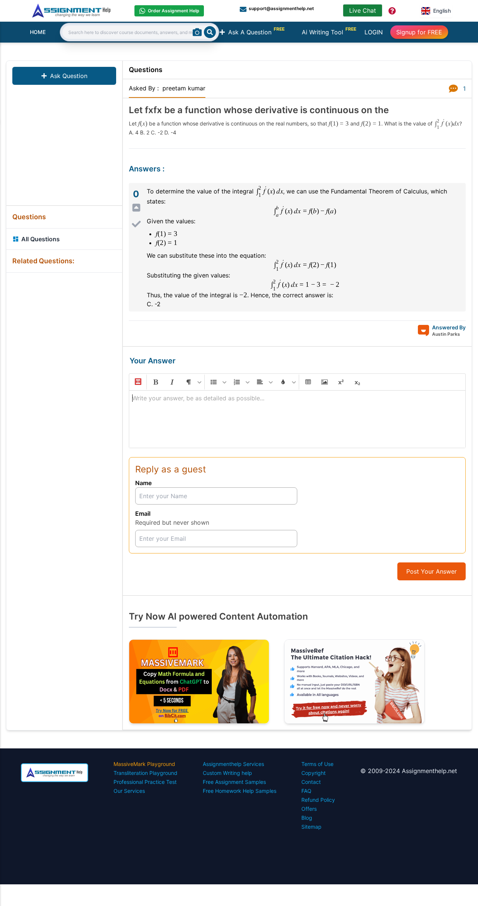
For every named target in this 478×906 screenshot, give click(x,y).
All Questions (40, 239)
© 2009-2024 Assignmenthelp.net (408, 771)
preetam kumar (183, 88)
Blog (306, 818)
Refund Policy (318, 800)
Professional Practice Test (145, 782)
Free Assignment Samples (234, 782)
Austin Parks (446, 334)
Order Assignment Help (173, 10)
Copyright (313, 773)
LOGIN (373, 32)
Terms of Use (317, 764)
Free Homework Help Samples (239, 791)
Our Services (129, 791)
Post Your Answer (431, 571)
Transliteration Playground (145, 773)
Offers (309, 809)
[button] (137, 382)
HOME (38, 32)
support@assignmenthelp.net (281, 8)
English (442, 10)
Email (142, 513)
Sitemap (311, 826)
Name (143, 483)
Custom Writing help (227, 773)
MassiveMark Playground (144, 764)
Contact (311, 782)
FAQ (306, 791)
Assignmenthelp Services (233, 764)
